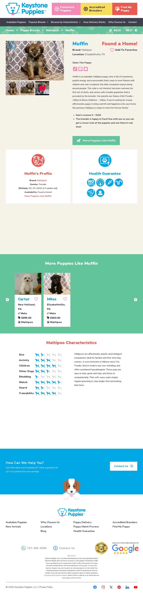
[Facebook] (95, 587)
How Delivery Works (94, 22)
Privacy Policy (46, 587)
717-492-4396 (36, 548)
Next (130, 30)
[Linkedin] (127, 587)
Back (117, 30)
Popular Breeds (37, 22)
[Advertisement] (71, 226)
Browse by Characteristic (64, 22)
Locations (46, 526)
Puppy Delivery (82, 522)
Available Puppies (16, 22)
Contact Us (121, 466)
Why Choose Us (117, 22)
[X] (111, 587)
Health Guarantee (84, 531)
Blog (43, 531)
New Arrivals (13, 526)
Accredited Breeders (125, 522)
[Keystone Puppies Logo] (71, 512)
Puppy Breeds (30, 30)
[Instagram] (103, 587)
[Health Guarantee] (105, 160)
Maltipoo (52, 30)
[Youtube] (135, 587)
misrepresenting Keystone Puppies (55, 575)
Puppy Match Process (86, 526)
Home (10, 30)
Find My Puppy (121, 526)
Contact (132, 22)
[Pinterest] (119, 587)
